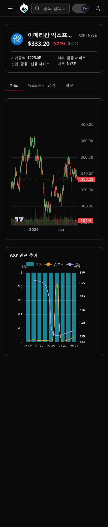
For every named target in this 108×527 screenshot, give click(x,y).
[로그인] (97, 8)
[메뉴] (10, 8)
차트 (14, 85)
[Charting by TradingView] (19, 219)
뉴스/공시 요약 (42, 85)
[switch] (80, 8)
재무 (69, 85)
